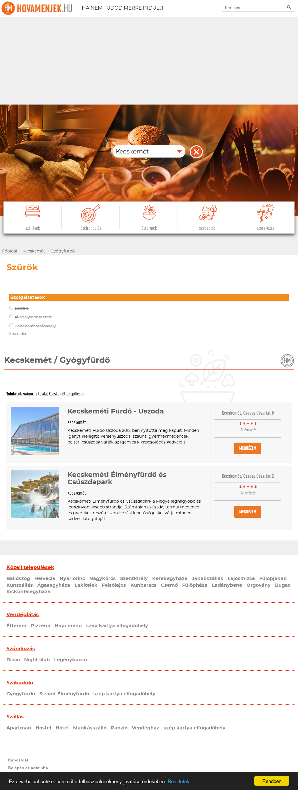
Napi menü (68, 625)
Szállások (32, 228)
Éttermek (149, 228)
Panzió (119, 728)
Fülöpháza (194, 585)
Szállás (15, 716)
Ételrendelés (91, 228)
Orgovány (258, 585)
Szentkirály (134, 578)
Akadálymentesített (33, 317)
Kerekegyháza (169, 578)
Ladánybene (227, 585)
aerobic (22, 308)
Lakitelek (85, 585)
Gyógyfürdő (20, 694)
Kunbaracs (143, 585)
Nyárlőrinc (72, 578)
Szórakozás (265, 228)
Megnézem (247, 448)
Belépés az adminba (28, 768)
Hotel (62, 728)
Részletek (178, 781)
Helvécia (44, 578)
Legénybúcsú (70, 660)
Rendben (271, 780)
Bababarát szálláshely (35, 326)
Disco (13, 660)
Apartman (18, 728)
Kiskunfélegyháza (28, 591)
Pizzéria (40, 625)
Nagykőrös (102, 578)
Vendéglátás (22, 614)
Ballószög (18, 578)
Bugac (282, 585)
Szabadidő (207, 228)
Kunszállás (19, 585)
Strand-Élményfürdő (64, 694)
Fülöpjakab (273, 578)
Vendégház (145, 728)
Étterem (16, 625)
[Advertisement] (149, 61)
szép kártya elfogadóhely (117, 625)
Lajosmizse (241, 578)
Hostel (43, 728)
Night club (37, 660)
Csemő (169, 585)
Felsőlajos (114, 585)
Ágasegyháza (53, 585)
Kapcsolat (18, 760)
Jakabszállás (207, 578)
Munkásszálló (90, 728)
